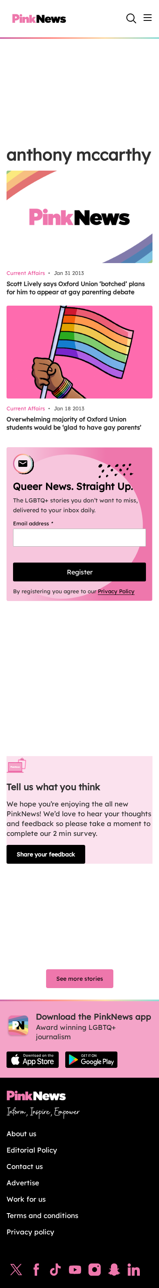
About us (21, 1133)
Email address (43, 523)
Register (80, 572)
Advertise (23, 1182)
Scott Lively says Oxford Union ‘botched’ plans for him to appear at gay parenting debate (76, 288)
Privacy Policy (116, 591)
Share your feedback (46, 854)
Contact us (25, 1166)
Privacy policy (30, 1231)
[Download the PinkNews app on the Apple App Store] (33, 1060)
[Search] (131, 18)
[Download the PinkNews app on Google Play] (91, 1060)
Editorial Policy (32, 1150)
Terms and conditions (42, 1215)
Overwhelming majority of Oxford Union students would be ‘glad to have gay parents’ (74, 423)
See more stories (79, 978)
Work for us (26, 1199)
